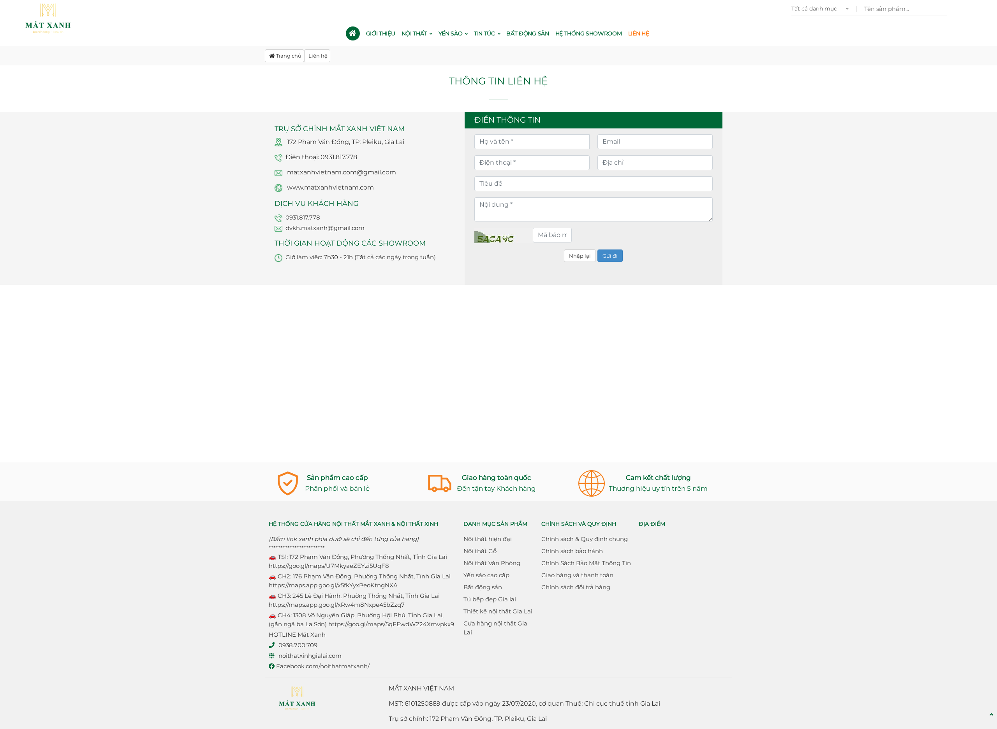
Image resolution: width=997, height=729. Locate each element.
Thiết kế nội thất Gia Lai (497, 611)
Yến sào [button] (451, 33)
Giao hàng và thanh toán (577, 575)
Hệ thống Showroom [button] (588, 33)
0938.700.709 (297, 645)
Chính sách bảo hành (572, 551)
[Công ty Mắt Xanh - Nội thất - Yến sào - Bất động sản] (49, 18)
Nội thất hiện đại (487, 539)
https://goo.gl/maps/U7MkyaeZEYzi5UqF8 (329, 565)
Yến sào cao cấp (486, 575)
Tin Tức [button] (485, 33)
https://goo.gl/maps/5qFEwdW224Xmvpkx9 (391, 624)
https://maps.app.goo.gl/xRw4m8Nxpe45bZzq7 (337, 604)
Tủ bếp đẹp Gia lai (489, 599)
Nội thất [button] (415, 33)
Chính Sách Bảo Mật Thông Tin (586, 563)
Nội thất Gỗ (480, 551)
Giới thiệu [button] (380, 33)
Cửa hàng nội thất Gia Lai (495, 628)
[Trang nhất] (353, 33)
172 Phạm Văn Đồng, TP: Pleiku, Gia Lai (345, 142)
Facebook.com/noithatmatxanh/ (322, 666)
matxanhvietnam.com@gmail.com (341, 172)
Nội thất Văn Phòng (491, 563)
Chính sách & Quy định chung (584, 539)
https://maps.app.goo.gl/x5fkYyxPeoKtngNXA (333, 585)
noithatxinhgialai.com (310, 655)
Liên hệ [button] (638, 33)
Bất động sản (482, 587)
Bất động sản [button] (527, 33)
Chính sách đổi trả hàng (575, 587)
